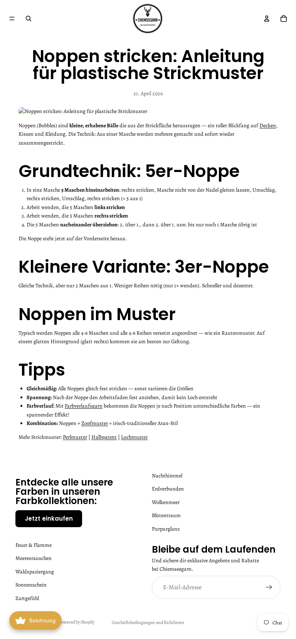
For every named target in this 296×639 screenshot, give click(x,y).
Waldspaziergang (34, 571)
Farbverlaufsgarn (84, 406)
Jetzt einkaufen (49, 518)
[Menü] (12, 18)
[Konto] (266, 18)
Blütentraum (166, 515)
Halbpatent (104, 437)
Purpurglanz (166, 529)
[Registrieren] (269, 588)
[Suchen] (28, 18)
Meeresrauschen (33, 558)
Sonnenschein (31, 584)
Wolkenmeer (166, 502)
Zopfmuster (94, 423)
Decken (267, 125)
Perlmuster (75, 437)
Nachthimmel (167, 475)
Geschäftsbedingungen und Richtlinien (148, 622)
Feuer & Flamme (33, 545)
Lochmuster (134, 437)
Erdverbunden (168, 489)
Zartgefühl (27, 598)
